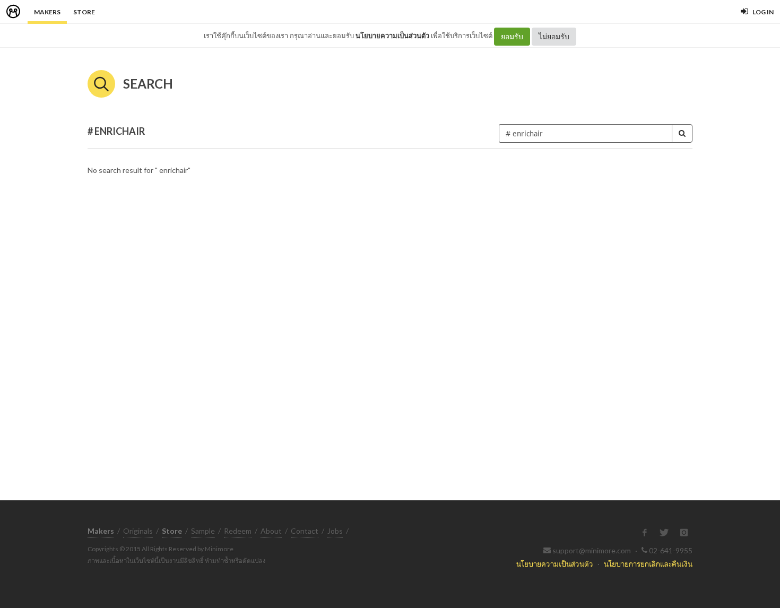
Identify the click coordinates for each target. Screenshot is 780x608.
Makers (47, 12)
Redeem (238, 530)
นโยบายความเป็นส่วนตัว (392, 35)
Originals (138, 530)
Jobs (335, 530)
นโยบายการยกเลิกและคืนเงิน (648, 563)
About (271, 530)
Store (84, 12)
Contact (304, 530)
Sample (203, 530)
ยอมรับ (512, 36)
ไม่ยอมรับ (554, 36)
